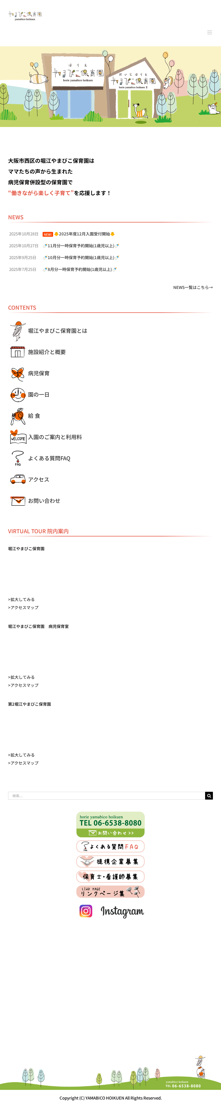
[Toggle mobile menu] (210, 32)
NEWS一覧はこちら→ (193, 287)
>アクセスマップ (23, 607)
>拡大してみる (21, 599)
